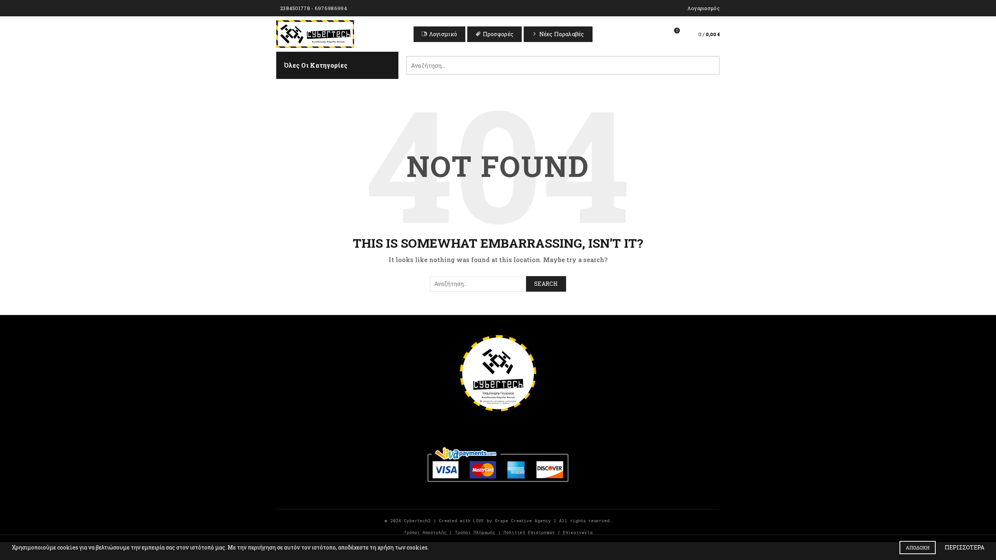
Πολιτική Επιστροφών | (531, 532)
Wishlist (677, 30)
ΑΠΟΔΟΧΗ (917, 547)
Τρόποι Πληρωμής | (478, 532)
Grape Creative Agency (523, 520)
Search (710, 65)
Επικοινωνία (578, 532)
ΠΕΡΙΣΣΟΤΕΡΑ (964, 547)
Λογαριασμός (703, 8)
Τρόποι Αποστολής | (428, 532)
